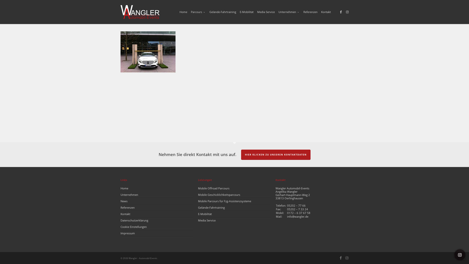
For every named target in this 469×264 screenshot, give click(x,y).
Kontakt (125, 214)
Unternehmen (129, 195)
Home (124, 188)
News (124, 201)
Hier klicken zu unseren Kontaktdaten (276, 154)
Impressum (128, 233)
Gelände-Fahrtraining (211, 207)
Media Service (207, 220)
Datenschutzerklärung (134, 220)
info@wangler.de (297, 216)
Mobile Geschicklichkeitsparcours (219, 195)
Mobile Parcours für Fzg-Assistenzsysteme (224, 201)
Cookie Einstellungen (134, 227)
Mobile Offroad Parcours (213, 188)
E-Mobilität (205, 214)
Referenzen (128, 207)
